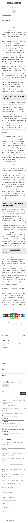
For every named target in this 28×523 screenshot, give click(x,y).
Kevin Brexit (21, 323)
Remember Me (6, 507)
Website (4, 375)
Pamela (3, 483)
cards (7, 323)
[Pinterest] (16, 315)
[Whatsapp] (14, 315)
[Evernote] (11, 318)
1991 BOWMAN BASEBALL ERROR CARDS (14, 480)
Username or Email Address (8, 497)
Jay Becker (4, 442)
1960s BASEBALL (14, 3)
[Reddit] (9, 315)
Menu (14, 11)
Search (3, 391)
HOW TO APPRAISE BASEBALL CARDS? (10, 416)
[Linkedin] (11, 315)
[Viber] (14, 318)
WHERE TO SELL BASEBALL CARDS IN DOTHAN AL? (13, 420)
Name (4, 363)
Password (4, 503)
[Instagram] (19, 315)
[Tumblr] (22, 315)
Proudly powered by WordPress (8, 520)
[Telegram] (24, 315)
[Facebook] (4, 315)
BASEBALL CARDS (16, 322)
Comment (5, 347)
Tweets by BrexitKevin (7, 492)
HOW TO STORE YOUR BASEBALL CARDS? (11, 423)
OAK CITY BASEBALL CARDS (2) (8, 405)
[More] (16, 318)
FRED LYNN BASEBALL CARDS (13, 483)
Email (3, 369)
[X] (6, 315)
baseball (3, 323)
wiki (9, 323)
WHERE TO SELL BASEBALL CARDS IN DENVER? (12, 413)
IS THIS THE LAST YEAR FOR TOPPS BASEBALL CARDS (13, 429)
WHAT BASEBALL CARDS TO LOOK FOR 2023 (11, 433)
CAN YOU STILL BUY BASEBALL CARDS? (10, 426)
